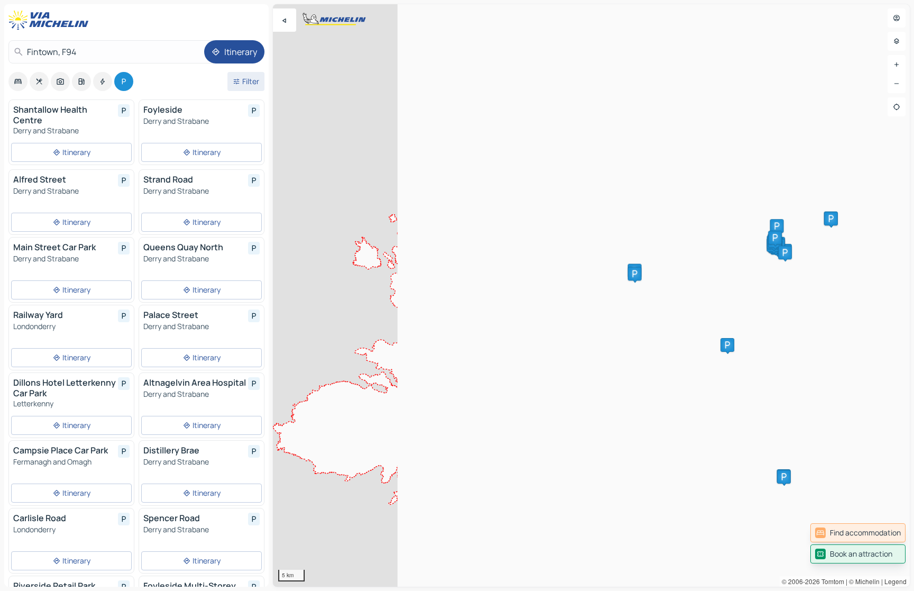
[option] (18, 81)
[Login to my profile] (897, 18)
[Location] (897, 106)
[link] (858, 532)
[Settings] (897, 41)
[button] (777, 226)
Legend (895, 581)
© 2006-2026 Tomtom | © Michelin (831, 581)
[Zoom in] (897, 64)
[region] (591, 295)
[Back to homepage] (50, 20)
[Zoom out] (897, 83)
